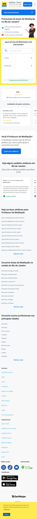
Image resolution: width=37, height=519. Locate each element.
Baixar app (27, 4)
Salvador (4, 338)
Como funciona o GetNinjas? (14, 35)
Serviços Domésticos (8, 415)
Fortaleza (4, 335)
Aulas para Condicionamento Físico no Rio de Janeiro (16, 250)
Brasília (4, 349)
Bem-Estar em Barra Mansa (9, 274)
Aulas (3, 377)
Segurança (4, 447)
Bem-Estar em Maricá (7, 303)
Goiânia (4, 342)
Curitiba (4, 352)
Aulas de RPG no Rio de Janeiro (10, 239)
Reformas (4, 405)
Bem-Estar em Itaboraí (8, 292)
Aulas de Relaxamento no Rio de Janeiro (13, 243)
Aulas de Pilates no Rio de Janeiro (11, 232)
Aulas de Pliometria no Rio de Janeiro (12, 236)
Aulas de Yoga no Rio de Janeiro (11, 246)
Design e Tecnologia (7, 391)
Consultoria (5, 386)
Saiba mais (7, 509)
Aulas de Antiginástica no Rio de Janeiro (13, 221)
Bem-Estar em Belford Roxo (9, 278)
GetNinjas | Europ (6, 433)
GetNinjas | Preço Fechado (9, 428)
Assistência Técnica (7, 372)
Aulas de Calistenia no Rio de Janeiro (12, 225)
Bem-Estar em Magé (7, 299)
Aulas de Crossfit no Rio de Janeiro (11, 228)
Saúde (3, 410)
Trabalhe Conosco (7, 438)
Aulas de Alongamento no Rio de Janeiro (13, 218)
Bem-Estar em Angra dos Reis (10, 271)
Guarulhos (4, 356)
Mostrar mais (18, 254)
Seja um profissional (11, 12)
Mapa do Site (5, 452)
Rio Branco (5, 324)
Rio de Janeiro (6, 331)
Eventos (4, 396)
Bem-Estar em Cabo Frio (8, 281)
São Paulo (4, 327)
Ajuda (3, 457)
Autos (3, 382)
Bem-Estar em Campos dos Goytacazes (13, 285)
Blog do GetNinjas (7, 442)
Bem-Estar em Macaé (7, 296)
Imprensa (17, 501)
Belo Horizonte (6, 345)
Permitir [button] (7, 514)
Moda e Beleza (6, 401)
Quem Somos (5, 424)
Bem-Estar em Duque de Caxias (10, 289)
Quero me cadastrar (11, 151)
